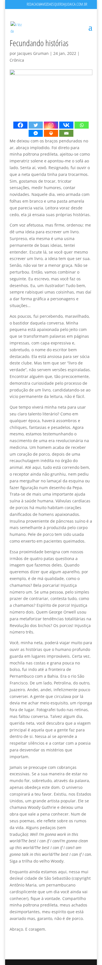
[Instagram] (51, 125)
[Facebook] (20, 125)
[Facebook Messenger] (36, 133)
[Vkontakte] (66, 125)
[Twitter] (36, 125)
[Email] (66, 133)
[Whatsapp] (82, 125)
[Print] (51, 133)
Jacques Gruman (33, 53)
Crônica (17, 60)
